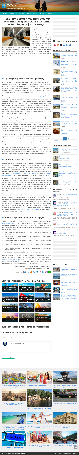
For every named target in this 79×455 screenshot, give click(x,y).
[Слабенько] (27, 268)
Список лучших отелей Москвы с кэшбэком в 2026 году (65, 426)
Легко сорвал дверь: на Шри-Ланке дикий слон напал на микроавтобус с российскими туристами (69, 107)
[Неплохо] (30, 268)
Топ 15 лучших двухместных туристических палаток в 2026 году (68, 173)
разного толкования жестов (11, 259)
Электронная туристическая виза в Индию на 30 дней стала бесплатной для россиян (69, 123)
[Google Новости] (64, 45)
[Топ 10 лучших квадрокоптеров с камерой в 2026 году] (55, 150)
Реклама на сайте (58, 453)
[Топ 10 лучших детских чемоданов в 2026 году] (55, 182)
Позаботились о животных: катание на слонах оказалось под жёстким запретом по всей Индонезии (69, 89)
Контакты (75, 453)
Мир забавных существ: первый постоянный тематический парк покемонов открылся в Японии (69, 55)
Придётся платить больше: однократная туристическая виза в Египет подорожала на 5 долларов (69, 72)
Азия (28, 13)
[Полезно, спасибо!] (31, 268)
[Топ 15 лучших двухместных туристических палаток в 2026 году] (55, 174)
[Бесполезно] (26, 268)
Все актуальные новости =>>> (60, 140)
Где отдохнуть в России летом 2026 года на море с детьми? (39, 426)
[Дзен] (60, 45)
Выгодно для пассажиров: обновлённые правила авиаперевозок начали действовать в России (69, 63)
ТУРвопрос (14, 5)
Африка (42, 13)
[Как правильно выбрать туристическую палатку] (55, 166)
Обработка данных (67, 453)
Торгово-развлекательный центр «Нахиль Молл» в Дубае (14, 386)
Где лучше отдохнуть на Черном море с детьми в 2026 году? (39, 446)
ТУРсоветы (12, 13)
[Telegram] (67, 45)
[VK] (24, 272)
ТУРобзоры (21, 13)
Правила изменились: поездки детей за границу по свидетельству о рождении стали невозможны (69, 131)
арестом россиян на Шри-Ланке (28, 209)
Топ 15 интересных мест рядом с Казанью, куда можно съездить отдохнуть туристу (65, 386)
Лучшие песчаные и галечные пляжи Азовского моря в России (14, 403)
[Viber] (46, 272)
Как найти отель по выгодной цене (14, 447)
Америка (35, 13)
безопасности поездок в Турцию (24, 173)
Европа (49, 13)
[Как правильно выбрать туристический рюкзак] (55, 158)
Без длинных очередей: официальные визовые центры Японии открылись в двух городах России (69, 81)
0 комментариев (67, 152)
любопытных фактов (8, 223)
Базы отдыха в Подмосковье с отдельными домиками (39, 409)
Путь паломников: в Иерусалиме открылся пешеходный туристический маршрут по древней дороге (69, 115)
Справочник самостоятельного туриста (17, 8)
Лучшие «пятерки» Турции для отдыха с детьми (65, 446)
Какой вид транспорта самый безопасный (64, 403)
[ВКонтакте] (70, 45)
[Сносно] (29, 268)
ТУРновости (5, 13)
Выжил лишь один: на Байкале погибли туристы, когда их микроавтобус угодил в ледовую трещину (69, 98)
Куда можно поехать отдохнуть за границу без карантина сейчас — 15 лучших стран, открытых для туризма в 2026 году (14, 427)
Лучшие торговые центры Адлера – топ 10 (39, 385)
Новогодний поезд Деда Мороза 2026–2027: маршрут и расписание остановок (67, 203)
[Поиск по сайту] (75, 13)
